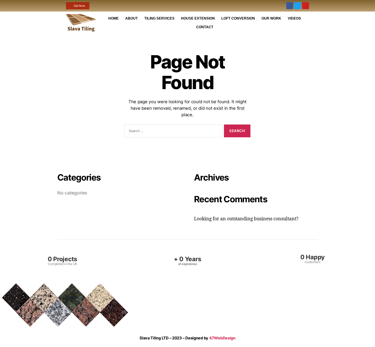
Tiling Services (159, 18)
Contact (204, 27)
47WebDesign (222, 338)
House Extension (198, 18)
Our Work (271, 18)
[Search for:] (172, 132)
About (131, 18)
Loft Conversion (238, 18)
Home (113, 18)
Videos (294, 18)
